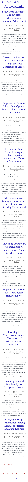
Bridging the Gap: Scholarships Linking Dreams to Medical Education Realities (14, 424)
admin (10, 26)
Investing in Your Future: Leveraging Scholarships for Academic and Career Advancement (14, 155)
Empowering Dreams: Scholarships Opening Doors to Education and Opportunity (14, 108)
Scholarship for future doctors (17, 29)
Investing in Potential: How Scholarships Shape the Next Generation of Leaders (14, 62)
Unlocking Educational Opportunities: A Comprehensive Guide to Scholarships (14, 248)
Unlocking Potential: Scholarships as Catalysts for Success (14, 384)
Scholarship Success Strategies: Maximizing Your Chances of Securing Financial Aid (14, 202)
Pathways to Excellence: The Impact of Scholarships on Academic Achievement (14, 16)
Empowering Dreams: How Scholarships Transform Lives (14, 292)
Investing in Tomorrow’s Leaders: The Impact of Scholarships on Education (14, 338)
